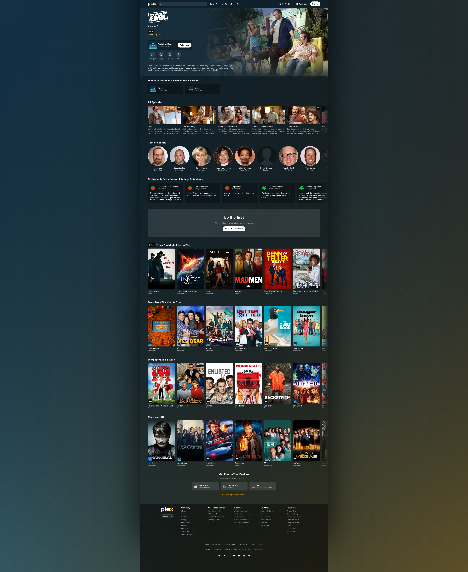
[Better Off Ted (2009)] (248, 329)
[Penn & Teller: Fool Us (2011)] (277, 271)
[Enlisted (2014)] (219, 386)
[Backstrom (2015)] (277, 386)
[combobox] (184, 4)
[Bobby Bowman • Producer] (267, 158)
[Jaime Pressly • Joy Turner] (201, 158)
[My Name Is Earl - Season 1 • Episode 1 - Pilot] (164, 120)
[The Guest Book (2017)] (277, 329)
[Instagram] (219, 555)
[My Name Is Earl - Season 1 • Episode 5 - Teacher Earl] (303, 120)
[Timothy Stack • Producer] (288, 158)
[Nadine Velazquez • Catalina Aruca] (223, 158)
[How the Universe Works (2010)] (190, 271)
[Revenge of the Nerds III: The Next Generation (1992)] (161, 386)
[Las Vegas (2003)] (306, 443)
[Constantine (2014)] (248, 443)
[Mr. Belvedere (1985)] (190, 386)
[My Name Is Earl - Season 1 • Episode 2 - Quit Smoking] (199, 120)
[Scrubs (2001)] (219, 329)
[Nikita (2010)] (219, 271)
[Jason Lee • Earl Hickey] (158, 158)
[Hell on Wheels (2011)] (161, 271)
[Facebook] (239, 555)
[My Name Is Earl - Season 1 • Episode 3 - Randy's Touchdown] (234, 120)
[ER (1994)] (277, 443)
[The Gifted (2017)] (306, 386)
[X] (229, 555)
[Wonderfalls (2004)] (248, 386)
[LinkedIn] (243, 555)
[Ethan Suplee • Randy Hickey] (180, 158)
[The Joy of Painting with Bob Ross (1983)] (306, 271)
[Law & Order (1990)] (190, 443)
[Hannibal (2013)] (161, 443)
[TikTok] (224, 555)
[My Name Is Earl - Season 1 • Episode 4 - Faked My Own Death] (268, 120)
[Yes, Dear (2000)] (190, 329)
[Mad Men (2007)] (248, 271)
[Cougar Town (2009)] (306, 329)
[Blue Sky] (234, 555)
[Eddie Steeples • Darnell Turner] (245, 158)
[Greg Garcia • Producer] (310, 158)
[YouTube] (248, 555)
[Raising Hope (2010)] (161, 329)
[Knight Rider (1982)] (219, 443)
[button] (170, 56)
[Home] (152, 3)
